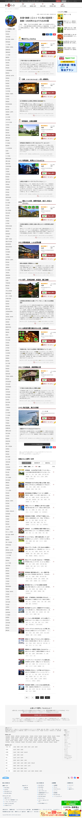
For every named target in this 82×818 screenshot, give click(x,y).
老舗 (26, 478)
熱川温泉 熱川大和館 (31, 407)
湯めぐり (27, 678)
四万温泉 (7, 192)
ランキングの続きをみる (37, 444)
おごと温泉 (8, 459)
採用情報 (55, 792)
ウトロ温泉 (8, 44)
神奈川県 (37, 497)
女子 (30, 674)
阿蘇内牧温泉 (8, 586)
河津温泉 (7, 399)
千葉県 (18, 752)
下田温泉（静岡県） (10, 376)
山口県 (29, 765)
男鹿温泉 (7, 101)
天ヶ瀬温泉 (8, 614)
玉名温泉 (7, 594)
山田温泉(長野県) (9, 311)
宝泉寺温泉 (8, 622)
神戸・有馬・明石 (45, 474)
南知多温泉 (8, 441)
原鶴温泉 (7, 568)
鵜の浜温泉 (8, 324)
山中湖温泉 (8, 257)
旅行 (38, 524)
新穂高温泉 (8, 425)
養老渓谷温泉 (8, 228)
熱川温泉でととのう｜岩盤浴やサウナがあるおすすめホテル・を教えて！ (42, 438)
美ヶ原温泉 (8, 270)
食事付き (38, 680)
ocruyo (65, 740)
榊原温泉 (7, 451)
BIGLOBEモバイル (8, 791)
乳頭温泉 (7, 96)
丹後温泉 (7, 474)
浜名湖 (41, 632)
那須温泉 (7, 176)
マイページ (70, 1)
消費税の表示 (12, 809)
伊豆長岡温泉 (8, 386)
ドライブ (30, 666)
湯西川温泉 (8, 181)
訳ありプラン (41, 555)
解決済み (47, 463)
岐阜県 (18, 760)
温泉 (31, 476)
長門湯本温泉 (8, 544)
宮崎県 (32, 770)
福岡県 (14, 770)
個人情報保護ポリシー (36, 809)
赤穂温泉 (7, 487)
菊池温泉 (7, 588)
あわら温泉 (8, 363)
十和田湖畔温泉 (9, 70)
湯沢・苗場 (45, 643)
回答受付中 (37, 463)
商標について (30, 811)
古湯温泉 (7, 575)
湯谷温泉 (7, 443)
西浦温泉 (7, 438)
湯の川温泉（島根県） (10, 534)
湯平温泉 (7, 625)
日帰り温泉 (28, 543)
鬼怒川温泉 (8, 163)
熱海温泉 (7, 368)
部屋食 (40, 532)
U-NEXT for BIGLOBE (9, 803)
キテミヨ (66, 745)
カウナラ (66, 751)
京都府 (18, 762)
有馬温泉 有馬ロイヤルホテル (33, 160)
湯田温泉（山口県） (10, 550)
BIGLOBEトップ (37, 811)
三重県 (25, 760)
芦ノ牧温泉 (8, 143)
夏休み (32, 489)
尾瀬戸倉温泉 (8, 197)
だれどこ (66, 739)
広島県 (25, 765)
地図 (43, 49)
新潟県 (34, 643)
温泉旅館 (27, 501)
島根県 (18, 765)
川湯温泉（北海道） (10, 47)
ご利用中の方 (70, 783)
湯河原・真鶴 (28, 499)
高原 (40, 645)
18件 (51, 45)
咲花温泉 (7, 329)
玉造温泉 (7, 529)
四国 (33, 520)
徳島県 (14, 768)
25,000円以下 (28, 593)
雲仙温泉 (7, 578)
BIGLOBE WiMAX (8, 793)
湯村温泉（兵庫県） (10, 500)
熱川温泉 (7, 417)
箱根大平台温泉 (9, 241)
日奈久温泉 (8, 601)
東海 (30, 532)
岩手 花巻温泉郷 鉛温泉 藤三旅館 (35, 280)
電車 (43, 591)
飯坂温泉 (7, 145)
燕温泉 (7, 334)
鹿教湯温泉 (8, 275)
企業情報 (54, 783)
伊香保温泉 (8, 187)
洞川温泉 (7, 503)
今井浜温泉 (8, 391)
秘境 (34, 501)
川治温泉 (7, 171)
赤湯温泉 (7, 114)
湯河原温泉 (8, 233)
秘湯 (26, 603)
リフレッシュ (28, 680)
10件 (51, 165)
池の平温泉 (8, 319)
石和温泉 (7, 249)
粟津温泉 (7, 350)
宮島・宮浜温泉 (9, 542)
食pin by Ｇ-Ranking (68, 757)
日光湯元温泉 (8, 166)
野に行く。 (66, 749)
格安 (42, 553)
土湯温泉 (7, 153)
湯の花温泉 (8, 480)
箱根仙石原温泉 (9, 246)
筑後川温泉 (8, 565)
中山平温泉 (8, 91)
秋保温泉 (7, 83)
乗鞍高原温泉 (8, 293)
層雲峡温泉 (8, 49)
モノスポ (66, 748)
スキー (37, 645)
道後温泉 (7, 560)
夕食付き (33, 680)
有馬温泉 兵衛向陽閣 (29, 121)
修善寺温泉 (8, 373)
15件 (51, 127)
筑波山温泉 (8, 213)
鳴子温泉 (7, 80)
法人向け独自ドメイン (43, 803)
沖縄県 (40, 770)
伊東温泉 (7, 371)
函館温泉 (7, 57)
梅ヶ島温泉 (8, 397)
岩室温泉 (7, 321)
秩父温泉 (7, 215)
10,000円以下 (45, 524)
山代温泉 (7, 355)
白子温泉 (7, 223)
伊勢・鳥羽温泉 (9, 446)
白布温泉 (7, 124)
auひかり (6, 789)
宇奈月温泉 (8, 340)
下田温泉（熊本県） (10, 591)
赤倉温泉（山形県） (10, 111)
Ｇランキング (66, 737)
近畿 (36, 474)
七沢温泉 (7, 236)
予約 (43, 532)
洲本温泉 (7, 498)
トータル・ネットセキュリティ (10, 801)
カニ (33, 532)
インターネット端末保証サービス (11, 799)
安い (45, 522)
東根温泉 (7, 130)
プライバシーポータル (47, 809)
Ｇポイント (66, 736)
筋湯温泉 (7, 617)
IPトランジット (42, 798)
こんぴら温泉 (8, 555)
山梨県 (14, 754)
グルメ (30, 691)
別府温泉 (7, 609)
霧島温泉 (7, 630)
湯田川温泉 (8, 135)
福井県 (22, 757)
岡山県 (22, 765)
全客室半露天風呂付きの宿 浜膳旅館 (35, 328)
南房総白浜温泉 (9, 225)
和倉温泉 (7, 345)
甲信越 (30, 643)
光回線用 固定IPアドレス (43, 792)
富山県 (14, 757)
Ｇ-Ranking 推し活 (67, 755)
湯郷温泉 (7, 539)
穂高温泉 (7, 306)
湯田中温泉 (8, 308)
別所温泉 (7, 303)
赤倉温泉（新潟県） (10, 316)
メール (70, 787)
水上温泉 (7, 207)
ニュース (55, 791)
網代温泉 (7, 378)
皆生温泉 (7, 521)
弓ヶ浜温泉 (8, 415)
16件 (51, 85)
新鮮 (26, 624)
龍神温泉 (7, 516)
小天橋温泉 (8, 469)
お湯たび (66, 742)
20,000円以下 (44, 580)
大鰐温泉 (7, 65)
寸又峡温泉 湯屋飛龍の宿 (31, 367)
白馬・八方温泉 (9, 296)
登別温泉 (7, 34)
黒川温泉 (7, 583)
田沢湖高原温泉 (9, 104)
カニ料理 (40, 678)
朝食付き (44, 678)
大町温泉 (7, 272)
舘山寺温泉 (8, 402)
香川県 (18, 768)
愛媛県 (36, 520)
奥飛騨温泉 (8, 428)
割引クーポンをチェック (49, 56)
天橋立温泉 (8, 461)
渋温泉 (7, 280)
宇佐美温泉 (8, 394)
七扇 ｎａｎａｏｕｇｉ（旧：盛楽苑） (35, 79)
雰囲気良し (36, 555)
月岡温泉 (7, 314)
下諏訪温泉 (8, 282)
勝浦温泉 (7, 508)
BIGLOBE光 (6, 787)
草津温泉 (7, 184)
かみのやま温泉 (9, 122)
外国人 (30, 632)
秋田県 (29, 746)
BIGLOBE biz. (41, 785)
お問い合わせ (5, 809)
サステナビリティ (57, 789)
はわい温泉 (8, 526)
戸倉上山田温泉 (9, 290)
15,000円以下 (31, 478)
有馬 (26, 676)
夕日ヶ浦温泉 (8, 477)
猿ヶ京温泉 (8, 202)
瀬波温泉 (7, 332)
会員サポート (71, 789)
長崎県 (22, 770)
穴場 (49, 499)
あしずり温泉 (8, 563)
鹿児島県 (36, 770)
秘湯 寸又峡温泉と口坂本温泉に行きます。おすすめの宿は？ (39, 400)
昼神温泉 (7, 301)
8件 (47, 411)
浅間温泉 (7, 267)
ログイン (75, 1)
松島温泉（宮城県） (10, 93)
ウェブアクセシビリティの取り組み (23, 809)
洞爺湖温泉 (8, 52)
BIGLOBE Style (57, 794)
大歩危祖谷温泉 (9, 552)
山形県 (32, 746)
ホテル (38, 476)
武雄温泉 (7, 573)
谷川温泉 (7, 205)
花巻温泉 (7, 78)
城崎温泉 (7, 482)
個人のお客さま (6, 783)
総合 (39, 466)
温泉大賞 (26, 787)
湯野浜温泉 (8, 137)
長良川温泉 (8, 433)
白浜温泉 (7, 505)
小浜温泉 (7, 581)
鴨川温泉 (7, 218)
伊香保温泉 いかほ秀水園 (31, 242)
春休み (39, 601)
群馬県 (37, 576)
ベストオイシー (67, 746)
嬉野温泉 (7, 570)
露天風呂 (43, 578)
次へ (47, 697)
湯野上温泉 (8, 161)
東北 (30, 653)
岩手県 (22, 746)
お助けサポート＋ (8, 798)
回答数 (29, 466)
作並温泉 (7, 85)
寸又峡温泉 (8, 407)
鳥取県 (14, 765)
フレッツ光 (41, 789)
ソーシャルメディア (58, 796)
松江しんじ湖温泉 (9, 531)
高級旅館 (30, 555)
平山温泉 (7, 604)
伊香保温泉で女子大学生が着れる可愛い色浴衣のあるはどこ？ (40, 272)
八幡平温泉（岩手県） (10, 75)
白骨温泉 (7, 264)
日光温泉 (7, 179)
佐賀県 (18, 770)
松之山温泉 (8, 337)
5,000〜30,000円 (39, 624)
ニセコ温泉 (8, 54)
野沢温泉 (7, 262)
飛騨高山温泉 (8, 430)
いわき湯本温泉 (9, 148)
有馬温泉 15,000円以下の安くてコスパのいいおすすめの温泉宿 (40, 153)
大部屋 (31, 580)
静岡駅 (33, 509)
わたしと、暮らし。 (68, 743)
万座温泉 (7, 189)
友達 (26, 474)
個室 (46, 532)
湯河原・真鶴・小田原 (44, 497)
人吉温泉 (7, 599)
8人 (29, 576)
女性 (33, 474)
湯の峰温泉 (8, 513)
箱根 (44, 551)
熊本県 (25, 770)
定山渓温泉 (8, 31)
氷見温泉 (7, 342)
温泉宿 (46, 476)
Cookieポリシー (56, 809)
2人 (29, 474)
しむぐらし (26, 789)
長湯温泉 (7, 620)
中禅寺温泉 (8, 174)
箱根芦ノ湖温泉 (9, 238)
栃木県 (14, 749)
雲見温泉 (7, 404)
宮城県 (25, 746)
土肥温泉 (7, 410)
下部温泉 (7, 254)
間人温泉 (7, 472)
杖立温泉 (7, 596)
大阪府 (22, 762)
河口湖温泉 (8, 251)
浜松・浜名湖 (46, 632)
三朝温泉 (7, 518)
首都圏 (33, 497)
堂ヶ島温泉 (8, 412)
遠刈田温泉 (8, 88)
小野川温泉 (8, 119)
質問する (64, 1)
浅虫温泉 (7, 62)
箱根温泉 (7, 231)
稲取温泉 (7, 389)
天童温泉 (7, 127)
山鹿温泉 (7, 607)
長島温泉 (7, 454)
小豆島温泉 (8, 557)
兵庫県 (39, 474)
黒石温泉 (7, 67)
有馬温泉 (7, 485)
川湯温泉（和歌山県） (10, 511)
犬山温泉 (7, 435)
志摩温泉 (7, 448)
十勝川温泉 (8, 36)
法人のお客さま (40, 783)
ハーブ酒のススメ (67, 758)
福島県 (33, 653)
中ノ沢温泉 (8, 155)
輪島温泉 (7, 360)
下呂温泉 (7, 420)
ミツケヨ (66, 752)
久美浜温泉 (8, 467)
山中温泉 (7, 347)
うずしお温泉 (8, 490)
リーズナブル (33, 524)
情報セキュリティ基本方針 (20, 811)
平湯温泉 (7, 422)
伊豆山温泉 (8, 384)
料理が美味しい (32, 624)
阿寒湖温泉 (8, 41)
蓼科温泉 (7, 285)
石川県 (18, 757)
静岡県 (37, 632)
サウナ (27, 614)
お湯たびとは (66, 731)
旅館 (34, 476)
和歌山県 (33, 762)
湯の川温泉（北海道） (10, 39)
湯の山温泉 (8, 456)
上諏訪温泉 (8, 277)
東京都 (22, 752)
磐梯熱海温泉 (8, 158)
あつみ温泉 (8, 117)
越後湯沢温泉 (8, 327)
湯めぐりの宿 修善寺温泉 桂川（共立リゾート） (37, 202)
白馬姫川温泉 (8, 298)
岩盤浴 (35, 614)
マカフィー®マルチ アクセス (44, 800)
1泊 (37, 501)
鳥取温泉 (7, 524)
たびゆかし (66, 754)
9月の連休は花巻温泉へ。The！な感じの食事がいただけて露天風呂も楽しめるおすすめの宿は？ (47, 321)
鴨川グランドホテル (29, 39)
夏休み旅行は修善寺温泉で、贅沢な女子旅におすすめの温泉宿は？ (40, 235)
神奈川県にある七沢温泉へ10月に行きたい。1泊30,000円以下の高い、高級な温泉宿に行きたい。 (46, 113)
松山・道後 (41, 520)
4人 (29, 509)
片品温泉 (7, 200)
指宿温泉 (7, 627)
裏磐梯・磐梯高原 (39, 653)
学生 (33, 551)
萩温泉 (7, 547)
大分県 (29, 770)
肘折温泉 (7, 132)
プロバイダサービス (43, 791)
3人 (29, 497)
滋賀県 (14, 762)
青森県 (18, 746)
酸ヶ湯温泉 (8, 60)
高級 (26, 555)
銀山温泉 (7, 109)
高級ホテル (46, 553)
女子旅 (42, 476)
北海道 (14, 746)
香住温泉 (7, 493)
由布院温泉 (8, 612)
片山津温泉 (8, 353)
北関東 (33, 576)
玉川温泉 (7, 98)
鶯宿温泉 (7, 72)
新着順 (25, 466)
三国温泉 (7, 365)
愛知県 (22, 760)
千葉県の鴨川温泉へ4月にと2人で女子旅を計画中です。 (39, 71)
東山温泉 (7, 140)
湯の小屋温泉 (8, 210)
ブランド (55, 787)
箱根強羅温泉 (8, 244)
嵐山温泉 (7, 464)
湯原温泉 (7, 537)
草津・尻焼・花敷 (43, 576)
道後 (45, 520)
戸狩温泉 (7, 288)
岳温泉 (7, 150)
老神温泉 (7, 194)
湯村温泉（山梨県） (10, 259)
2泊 (32, 568)
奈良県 (29, 762)
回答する (58, 1)
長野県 (18, 754)
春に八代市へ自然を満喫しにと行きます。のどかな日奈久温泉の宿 (41, 360)
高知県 (25, 768)
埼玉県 (14, 752)
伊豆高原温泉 (8, 381)
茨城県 (22, 749)
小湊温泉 (7, 220)
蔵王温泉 (7, 106)
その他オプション (8, 805)
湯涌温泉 (7, 358)
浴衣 (39, 489)
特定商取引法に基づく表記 (8, 811)
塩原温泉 (7, 168)
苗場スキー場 (39, 643)
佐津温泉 (7, 495)
